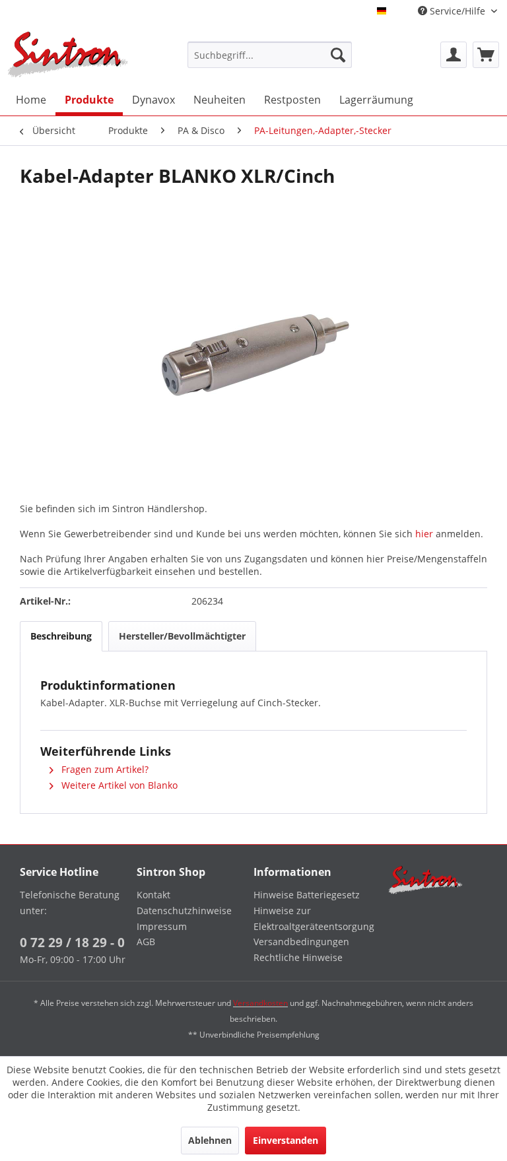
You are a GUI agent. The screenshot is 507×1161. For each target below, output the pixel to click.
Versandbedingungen (301, 941)
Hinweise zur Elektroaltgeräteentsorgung (309, 918)
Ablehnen (210, 1140)
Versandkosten (260, 1003)
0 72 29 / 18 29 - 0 (72, 942)
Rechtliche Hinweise (298, 957)
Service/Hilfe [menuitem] (457, 11)
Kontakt (153, 894)
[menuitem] (270, 55)
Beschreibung (61, 636)
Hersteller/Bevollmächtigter (182, 636)
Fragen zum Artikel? (104, 769)
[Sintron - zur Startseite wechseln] (68, 54)
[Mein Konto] (453, 55)
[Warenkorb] (486, 55)
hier (424, 533)
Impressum (162, 926)
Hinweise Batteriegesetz (307, 894)
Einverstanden (285, 1140)
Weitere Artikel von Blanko (118, 785)
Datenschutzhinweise (184, 910)
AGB (146, 941)
